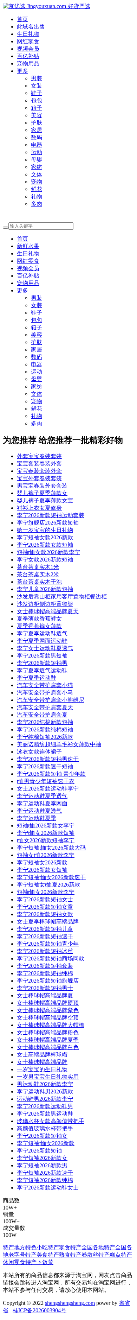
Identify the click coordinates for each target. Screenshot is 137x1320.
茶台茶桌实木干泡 (39, 582)
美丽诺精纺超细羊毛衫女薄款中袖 (59, 744)
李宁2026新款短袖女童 (45, 907)
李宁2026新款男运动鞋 (45, 1114)
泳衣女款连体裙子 (39, 752)
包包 (36, 100)
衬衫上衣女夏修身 (39, 508)
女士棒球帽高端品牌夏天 (48, 611)
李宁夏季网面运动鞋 (42, 641)
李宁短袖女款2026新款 (45, 537)
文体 (36, 174)
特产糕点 (109, 1255)
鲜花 (36, 189)
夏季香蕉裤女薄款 (39, 626)
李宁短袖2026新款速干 (45, 1173)
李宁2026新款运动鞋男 (45, 1106)
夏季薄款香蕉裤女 (39, 619)
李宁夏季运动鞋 (36, 678)
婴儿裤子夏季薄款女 (42, 493)
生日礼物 (28, 34)
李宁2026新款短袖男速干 (48, 759)
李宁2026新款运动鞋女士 (48, 1188)
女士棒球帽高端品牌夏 (45, 995)
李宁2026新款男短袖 (42, 656)
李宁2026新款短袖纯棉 (45, 973)
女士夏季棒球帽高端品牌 (48, 922)
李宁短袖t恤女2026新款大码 (51, 848)
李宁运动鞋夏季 (36, 818)
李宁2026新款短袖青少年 (48, 944)
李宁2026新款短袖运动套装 (50, 515)
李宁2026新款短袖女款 (45, 914)
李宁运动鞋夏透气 (39, 811)
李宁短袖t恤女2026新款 (45, 1143)
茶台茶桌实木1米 (38, 567)
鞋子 (36, 93)
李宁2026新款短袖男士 (45, 988)
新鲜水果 (28, 246)
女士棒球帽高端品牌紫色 (48, 1010)
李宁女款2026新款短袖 (45, 560)
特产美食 (36, 1255)
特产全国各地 (87, 1247)
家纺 (36, 167)
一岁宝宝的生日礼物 (42, 1069)
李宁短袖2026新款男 (42, 1165)
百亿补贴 (28, 56)
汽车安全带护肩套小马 (45, 693)
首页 (22, 19)
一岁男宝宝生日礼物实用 (48, 1077)
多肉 (36, 204)
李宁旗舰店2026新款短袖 (48, 523)
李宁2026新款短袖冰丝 (45, 951)
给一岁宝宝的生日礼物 (45, 530)
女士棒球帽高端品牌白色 (48, 1047)
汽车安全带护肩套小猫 (45, 685)
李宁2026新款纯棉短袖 (45, 729)
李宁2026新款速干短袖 (45, 766)
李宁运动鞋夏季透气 (42, 796)
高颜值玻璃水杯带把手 (45, 1128)
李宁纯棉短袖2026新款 (45, 737)
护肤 (36, 123)
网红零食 (28, 41)
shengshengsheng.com (70, 1303)
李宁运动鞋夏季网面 (42, 803)
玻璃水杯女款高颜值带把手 (50, 1121)
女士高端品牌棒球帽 (42, 1055)
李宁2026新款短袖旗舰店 (48, 981)
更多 (22, 71)
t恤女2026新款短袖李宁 (45, 840)
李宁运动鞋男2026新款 (45, 1091)
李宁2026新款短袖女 (42, 1136)
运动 (36, 152)
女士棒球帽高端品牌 (42, 1062)
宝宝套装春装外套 (39, 464)
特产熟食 (59, 1255)
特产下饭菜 (39, 1262)
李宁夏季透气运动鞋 (42, 670)
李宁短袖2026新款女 (42, 1158)
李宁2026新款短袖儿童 (45, 929)
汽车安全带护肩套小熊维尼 (50, 700)
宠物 (36, 182)
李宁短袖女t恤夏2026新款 (48, 885)
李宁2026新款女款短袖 (45, 545)
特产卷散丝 (84, 1255)
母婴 (36, 160)
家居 (36, 130)
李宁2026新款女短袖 (42, 870)
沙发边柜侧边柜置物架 (45, 604)
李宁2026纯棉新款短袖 (45, 722)
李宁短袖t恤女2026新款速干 (51, 877)
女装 (36, 86)
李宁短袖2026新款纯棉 (45, 1180)
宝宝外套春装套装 (39, 478)
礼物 (36, 196)
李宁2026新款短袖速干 (45, 936)
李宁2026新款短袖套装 (45, 966)
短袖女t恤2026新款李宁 (45, 855)
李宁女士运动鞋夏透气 (45, 648)
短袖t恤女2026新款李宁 (45, 892)
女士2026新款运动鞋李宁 (48, 789)
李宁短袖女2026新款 (42, 862)
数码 (36, 137)
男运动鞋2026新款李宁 (45, 1084)
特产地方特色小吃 (25, 1247)
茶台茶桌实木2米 (38, 574)
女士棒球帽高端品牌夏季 (48, 1040)
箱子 (36, 108)
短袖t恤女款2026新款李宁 (48, 552)
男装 (36, 78)
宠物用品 (28, 63)
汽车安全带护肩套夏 (42, 715)
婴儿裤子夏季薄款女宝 (45, 500)
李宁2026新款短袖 (39, 1151)
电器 (36, 145)
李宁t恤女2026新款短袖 (45, 833)
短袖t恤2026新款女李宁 (45, 826)
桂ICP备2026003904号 (39, 1310)
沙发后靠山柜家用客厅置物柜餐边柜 (62, 596)
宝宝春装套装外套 (39, 471)
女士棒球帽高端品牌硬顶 (48, 1003)
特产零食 (59, 1247)
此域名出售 (31, 27)
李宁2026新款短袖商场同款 (50, 959)
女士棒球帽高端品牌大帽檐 (50, 1025)
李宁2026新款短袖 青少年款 (51, 774)
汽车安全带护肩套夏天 (45, 707)
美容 (36, 115)
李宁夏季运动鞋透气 (42, 633)
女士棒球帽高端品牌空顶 (48, 1018)
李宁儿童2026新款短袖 (45, 589)
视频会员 (28, 49)
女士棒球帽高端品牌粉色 (48, 1032)
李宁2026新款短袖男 (42, 663)
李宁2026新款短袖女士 (45, 899)
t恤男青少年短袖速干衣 (45, 781)
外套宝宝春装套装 (39, 456)
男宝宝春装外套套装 (42, 486)
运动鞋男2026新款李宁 (45, 1099)
